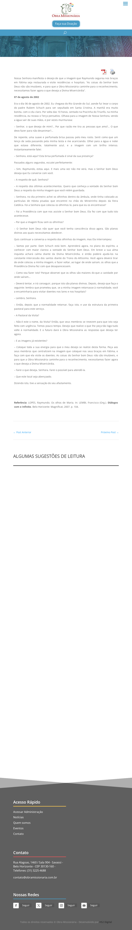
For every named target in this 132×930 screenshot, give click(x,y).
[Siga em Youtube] (84, 905)
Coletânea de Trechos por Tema (40, 635)
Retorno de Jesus (105, 733)
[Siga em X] (38, 905)
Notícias (18, 817)
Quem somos (22, 823)
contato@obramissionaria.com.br (35, 877)
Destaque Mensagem (59, 639)
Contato (18, 834)
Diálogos (89, 733)
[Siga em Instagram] (61, 905)
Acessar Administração (28, 812)
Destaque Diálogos (72, 733)
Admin (25, 542)
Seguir (26, 905)
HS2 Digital (105, 922)
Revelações (53, 542)
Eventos (18, 828)
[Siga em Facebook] (16, 905)
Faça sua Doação (66, 24)
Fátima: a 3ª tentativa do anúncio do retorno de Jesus (55, 728)
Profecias (23, 537)
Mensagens (79, 639)
